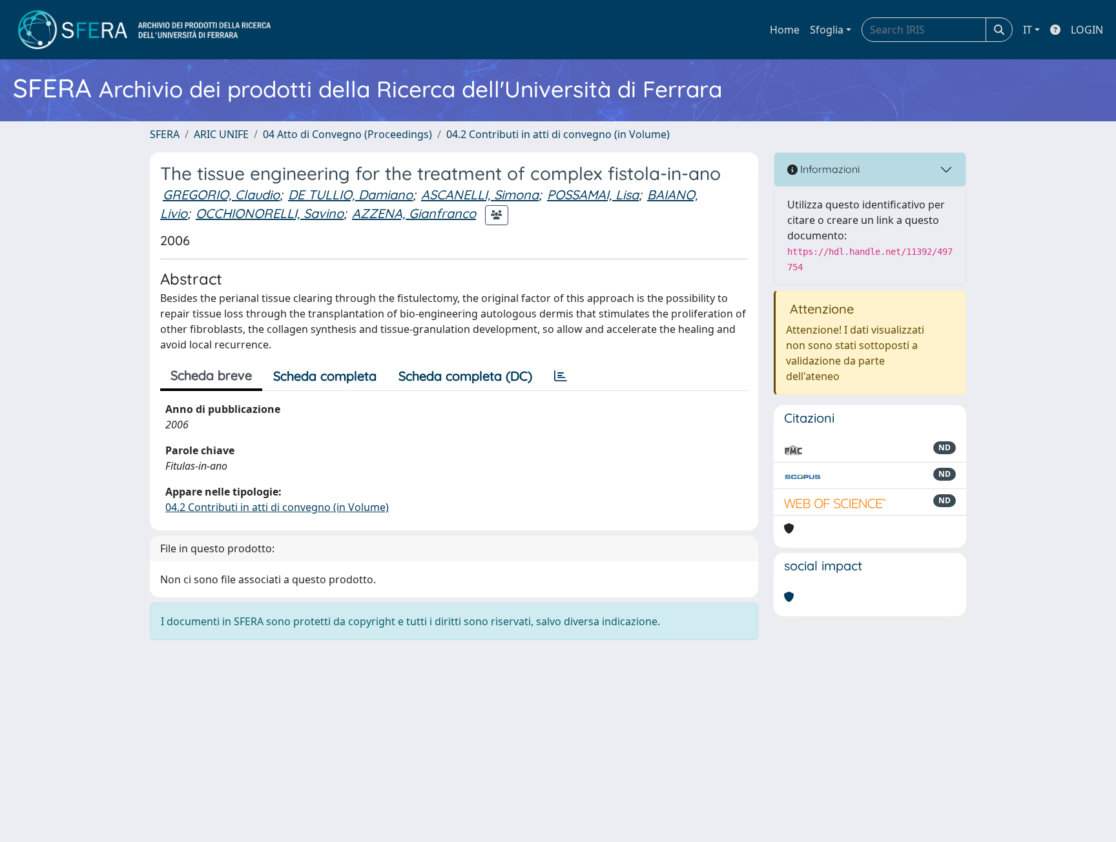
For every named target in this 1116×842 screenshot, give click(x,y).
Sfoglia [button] (826, 30)
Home (785, 30)
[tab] (560, 376)
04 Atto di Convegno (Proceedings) (347, 134)
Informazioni (829, 169)
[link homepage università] (144, 30)
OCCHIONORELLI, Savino (270, 213)
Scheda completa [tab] (325, 376)
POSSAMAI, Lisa (593, 194)
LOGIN (1087, 30)
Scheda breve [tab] (211, 375)
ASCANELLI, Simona (480, 194)
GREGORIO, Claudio (221, 194)
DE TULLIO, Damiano (350, 194)
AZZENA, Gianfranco (414, 213)
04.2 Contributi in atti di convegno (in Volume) (558, 134)
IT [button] (1027, 30)
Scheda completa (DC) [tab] (465, 376)
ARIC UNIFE (221, 134)
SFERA (165, 134)
